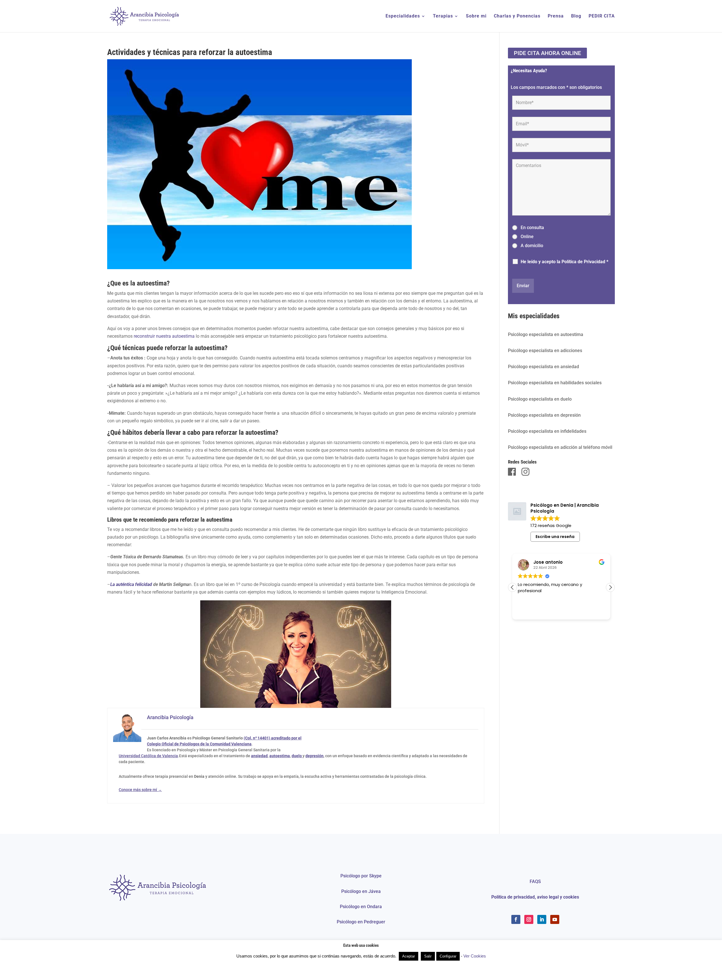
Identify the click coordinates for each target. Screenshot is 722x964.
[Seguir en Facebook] (515, 919)
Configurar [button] (448, 956)
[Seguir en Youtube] (554, 919)
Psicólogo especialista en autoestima (545, 334)
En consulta (532, 227)
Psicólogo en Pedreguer (361, 922)
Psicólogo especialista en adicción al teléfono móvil (560, 447)
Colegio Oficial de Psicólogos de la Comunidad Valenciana (199, 744)
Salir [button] (428, 956)
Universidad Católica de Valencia (148, 756)
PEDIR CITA (602, 16)
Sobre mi (476, 16)
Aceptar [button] (408, 956)
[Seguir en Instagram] (528, 919)
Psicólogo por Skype (361, 876)
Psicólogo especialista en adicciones (545, 350)
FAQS (535, 881)
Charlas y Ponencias (517, 16)
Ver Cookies (474, 956)
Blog (576, 16)
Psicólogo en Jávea (361, 891)
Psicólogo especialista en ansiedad (543, 366)
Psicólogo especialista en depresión (544, 415)
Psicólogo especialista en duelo (540, 399)
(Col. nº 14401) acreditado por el (272, 738)
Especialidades (403, 16)
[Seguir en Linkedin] (541, 919)
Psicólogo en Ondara (361, 906)
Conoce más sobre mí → (140, 789)
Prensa (556, 16)
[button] (610, 587)
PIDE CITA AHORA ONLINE (547, 53)
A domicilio (532, 245)
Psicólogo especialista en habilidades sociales (555, 382)
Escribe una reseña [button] (555, 536)
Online (527, 236)
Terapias (443, 16)
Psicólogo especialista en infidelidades (547, 431)
